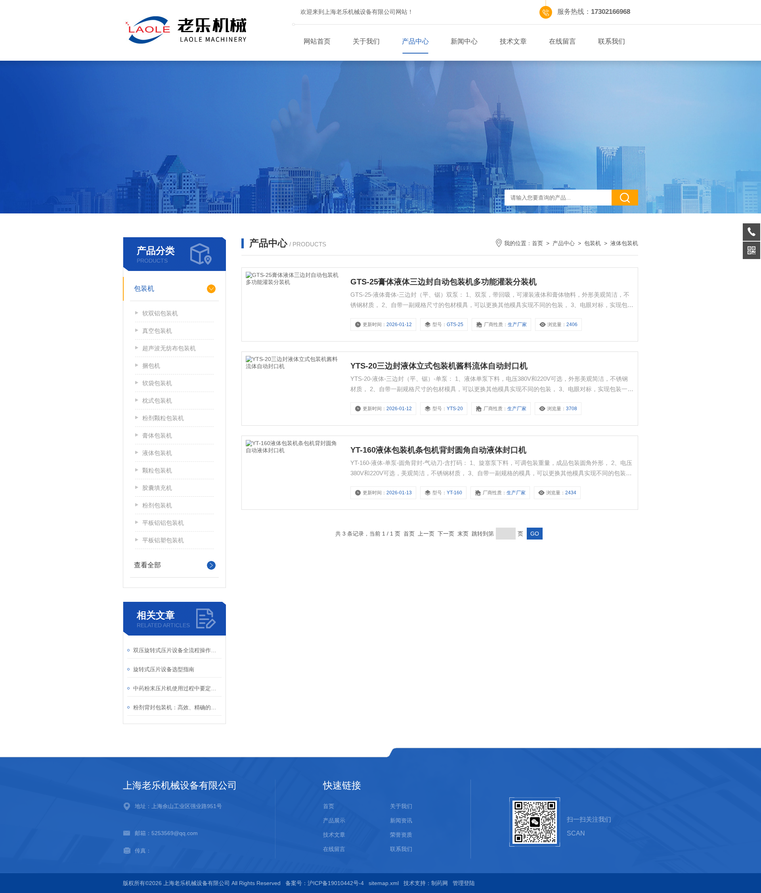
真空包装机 (157, 330)
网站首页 (317, 41)
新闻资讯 (401, 820)
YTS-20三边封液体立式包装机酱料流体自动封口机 (439, 365)
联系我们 (611, 41)
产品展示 (334, 820)
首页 (537, 243)
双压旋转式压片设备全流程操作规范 (177, 650)
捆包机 (151, 365)
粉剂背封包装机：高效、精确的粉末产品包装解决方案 (177, 707)
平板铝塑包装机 (163, 540)
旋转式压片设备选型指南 (163, 669)
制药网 (439, 883)
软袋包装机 (157, 383)
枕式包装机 (157, 400)
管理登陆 (464, 883)
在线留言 (562, 41)
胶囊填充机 (157, 487)
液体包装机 (157, 452)
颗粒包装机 (157, 470)
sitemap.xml (384, 883)
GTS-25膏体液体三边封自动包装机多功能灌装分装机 (443, 281)
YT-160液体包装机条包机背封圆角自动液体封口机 (438, 450)
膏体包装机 (157, 435)
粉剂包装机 (157, 505)
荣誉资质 (401, 835)
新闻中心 (464, 41)
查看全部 (147, 565)
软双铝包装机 (160, 313)
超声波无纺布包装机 (169, 348)
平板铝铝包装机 (163, 522)
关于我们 (366, 41)
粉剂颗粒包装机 (163, 418)
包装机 (144, 288)
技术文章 (513, 41)
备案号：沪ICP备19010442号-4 (324, 883)
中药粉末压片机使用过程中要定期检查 (177, 688)
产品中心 (415, 41)
